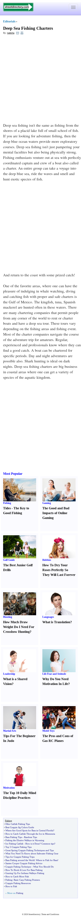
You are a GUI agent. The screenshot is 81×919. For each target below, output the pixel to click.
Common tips (47, 843)
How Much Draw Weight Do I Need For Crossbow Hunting (18, 626)
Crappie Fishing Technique (18, 866)
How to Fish (11, 886)
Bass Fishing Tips (13, 837)
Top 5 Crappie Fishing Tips (18, 847)
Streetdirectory (34, 914)
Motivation (9, 787)
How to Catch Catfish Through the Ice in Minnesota (30, 834)
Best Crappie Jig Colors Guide (19, 827)
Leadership (9, 673)
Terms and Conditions (50, 914)
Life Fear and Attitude (54, 673)
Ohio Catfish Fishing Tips (17, 824)
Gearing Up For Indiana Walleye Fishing (24, 873)
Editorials (9, 21)
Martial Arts (9, 730)
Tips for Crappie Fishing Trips (19, 857)
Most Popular (12, 473)
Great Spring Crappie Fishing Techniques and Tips (29, 850)
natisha (10, 33)
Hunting (7, 616)
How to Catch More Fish (17, 876)
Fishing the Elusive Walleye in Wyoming (24, 840)
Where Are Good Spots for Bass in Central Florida (29, 830)
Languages (48, 616)
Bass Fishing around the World (20, 860)
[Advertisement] (40, 80)
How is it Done (32, 843)
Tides (7, 508)
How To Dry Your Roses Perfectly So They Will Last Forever (58, 570)
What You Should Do (43, 866)
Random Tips (30, 837)
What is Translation (56, 622)
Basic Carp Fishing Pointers (27, 880)
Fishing (7, 503)
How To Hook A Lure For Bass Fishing (24, 870)
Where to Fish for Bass (47, 860)
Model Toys (48, 730)
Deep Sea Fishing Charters (28, 28)
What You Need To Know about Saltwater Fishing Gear (31, 853)
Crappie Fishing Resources (18, 883)
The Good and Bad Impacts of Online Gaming (55, 513)
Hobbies (46, 560)
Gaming (46, 503)
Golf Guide (9, 560)
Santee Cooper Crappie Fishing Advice (23, 863)
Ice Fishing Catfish (14, 843)
